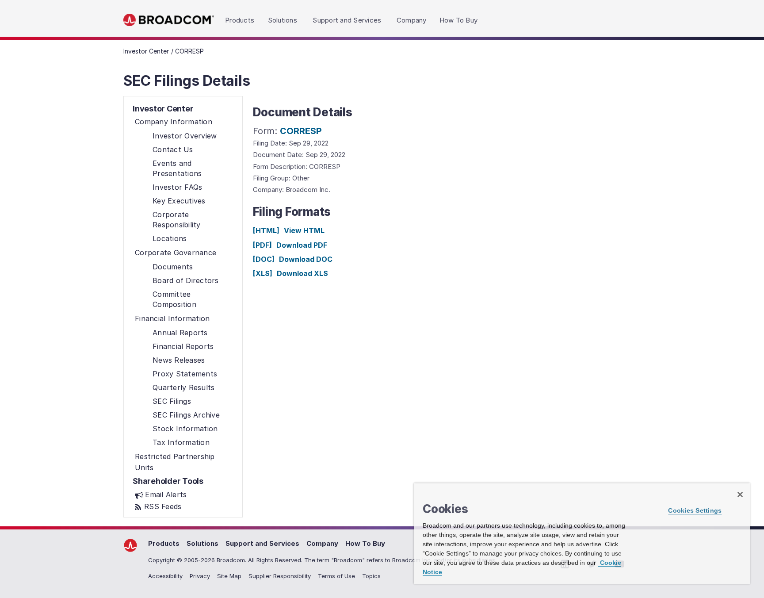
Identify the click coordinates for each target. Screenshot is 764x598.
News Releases (179, 360)
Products (164, 543)
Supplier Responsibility (279, 575)
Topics (371, 575)
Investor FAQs (177, 187)
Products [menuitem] (239, 20)
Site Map (229, 575)
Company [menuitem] (412, 20)
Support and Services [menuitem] (347, 20)
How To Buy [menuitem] (458, 20)
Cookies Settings (695, 510)
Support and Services (262, 543)
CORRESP (301, 131)
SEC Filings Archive (186, 414)
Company (322, 543)
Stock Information (185, 428)
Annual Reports (180, 332)
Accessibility (165, 575)
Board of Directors (186, 280)
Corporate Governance (175, 252)
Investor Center (146, 51)
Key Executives (179, 200)
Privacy (200, 575)
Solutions (202, 543)
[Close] (740, 494)
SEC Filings (172, 401)
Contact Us (173, 149)
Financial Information (172, 318)
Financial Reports (183, 346)
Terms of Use (336, 575)
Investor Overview (185, 135)
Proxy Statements (185, 373)
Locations (170, 238)
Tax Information (181, 442)
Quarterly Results (183, 387)
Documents (173, 266)
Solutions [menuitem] (282, 20)
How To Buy (365, 543)
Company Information (173, 121)
